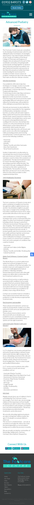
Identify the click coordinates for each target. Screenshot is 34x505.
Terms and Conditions (19, 503)
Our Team (7, 478)
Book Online (17, 8)
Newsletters (7, 489)
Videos (6, 487)
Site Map (11, 503)
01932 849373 (11, 2)
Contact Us (7, 493)
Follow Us (17, 448)
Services (6, 483)
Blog (5, 491)
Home (6, 476)
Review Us (26, 448)
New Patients (8, 485)
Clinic (5, 480)
